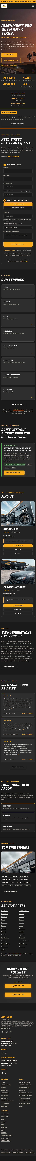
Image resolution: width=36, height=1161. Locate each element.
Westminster (4, 947)
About (3, 1119)
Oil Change (4, 1096)
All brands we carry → (11, 892)
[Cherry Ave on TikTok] (6, 1053)
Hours (3, 1049)
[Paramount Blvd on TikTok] (6, 1073)
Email (16, 191)
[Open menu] (33, 6)
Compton (21, 920)
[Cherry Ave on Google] (2, 1053)
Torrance (21, 932)
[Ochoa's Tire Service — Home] (4, 6)
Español (4, 1133)
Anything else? (11, 231)
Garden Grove (22, 944)
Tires (3, 1082)
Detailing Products (25, 1096)
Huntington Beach (24, 941)
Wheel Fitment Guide (25, 1101)
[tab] (13, 70)
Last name (6, 175)
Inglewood (22, 935)
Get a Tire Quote (24, 1082)
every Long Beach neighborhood (13, 953)
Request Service (24, 1104)
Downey (3, 929)
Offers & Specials (25, 1085)
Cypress (3, 941)
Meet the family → (9, 667)
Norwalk (21, 925)
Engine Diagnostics (7, 1101)
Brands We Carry (24, 1088)
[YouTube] (10, 1031)
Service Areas (5, 1141)
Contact (4, 1127)
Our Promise (5, 1117)
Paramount (4, 923)
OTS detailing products (18, 409)
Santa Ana (22, 947)
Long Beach (4, 910)
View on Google (27, 713)
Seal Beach (22, 938)
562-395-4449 (19, 605)
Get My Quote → (18, 244)
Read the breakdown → (18, 124)
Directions (18, 549)
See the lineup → (9, 53)
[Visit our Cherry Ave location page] (18, 513)
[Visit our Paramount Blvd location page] (18, 571)
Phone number (7, 183)
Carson (3, 920)
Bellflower (21, 916)
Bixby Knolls (4, 913)
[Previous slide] (2, 71)
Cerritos (3, 925)
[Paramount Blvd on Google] (2, 1073)
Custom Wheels (6, 1085)
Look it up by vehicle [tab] (18, 208)
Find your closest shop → (10, 63)
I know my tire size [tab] (18, 204)
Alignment (4, 1090)
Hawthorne (4, 935)
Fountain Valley (5, 944)
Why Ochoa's (5, 1114)
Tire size (6, 212)
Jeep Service (5, 1104)
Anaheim (3, 950)
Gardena (3, 932)
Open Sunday (5, 1138)
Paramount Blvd (14, 587)
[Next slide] (33, 71)
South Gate (22, 929)
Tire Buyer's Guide (25, 1098)
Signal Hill (21, 913)
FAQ (2, 1125)
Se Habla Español (6, 1135)
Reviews (3, 1122)
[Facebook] (2, 1031)
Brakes (3, 1088)
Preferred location (12, 224)
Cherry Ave (11, 529)
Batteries (4, 1098)
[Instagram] (6, 1031)
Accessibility (30, 1153)
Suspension (5, 1093)
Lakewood (4, 916)
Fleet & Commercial (25, 1093)
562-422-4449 (13, 157)
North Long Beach (24, 910)
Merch (21, 1106)
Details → (18, 553)
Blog (2, 1130)
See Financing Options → (14, 473)
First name (6, 167)
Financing (22, 1090)
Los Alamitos (5, 938)
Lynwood (21, 923)
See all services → (18, 405)
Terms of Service (18, 1153)
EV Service (4, 1106)
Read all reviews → (18, 767)
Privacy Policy (5, 1153)
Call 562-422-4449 (12, 58)
